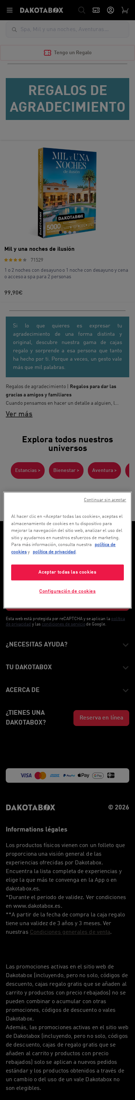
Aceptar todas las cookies (67, 572)
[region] (67, 550)
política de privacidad (54, 552)
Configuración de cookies (67, 591)
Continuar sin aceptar (105, 500)
